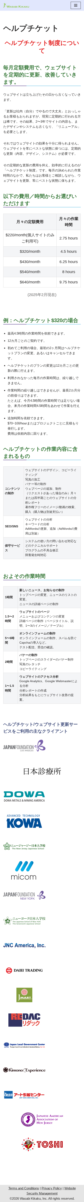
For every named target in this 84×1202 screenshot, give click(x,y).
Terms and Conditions (23, 1188)
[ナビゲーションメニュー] (76, 5)
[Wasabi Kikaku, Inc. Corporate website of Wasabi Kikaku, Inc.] (16, 5)
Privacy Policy (52, 1188)
